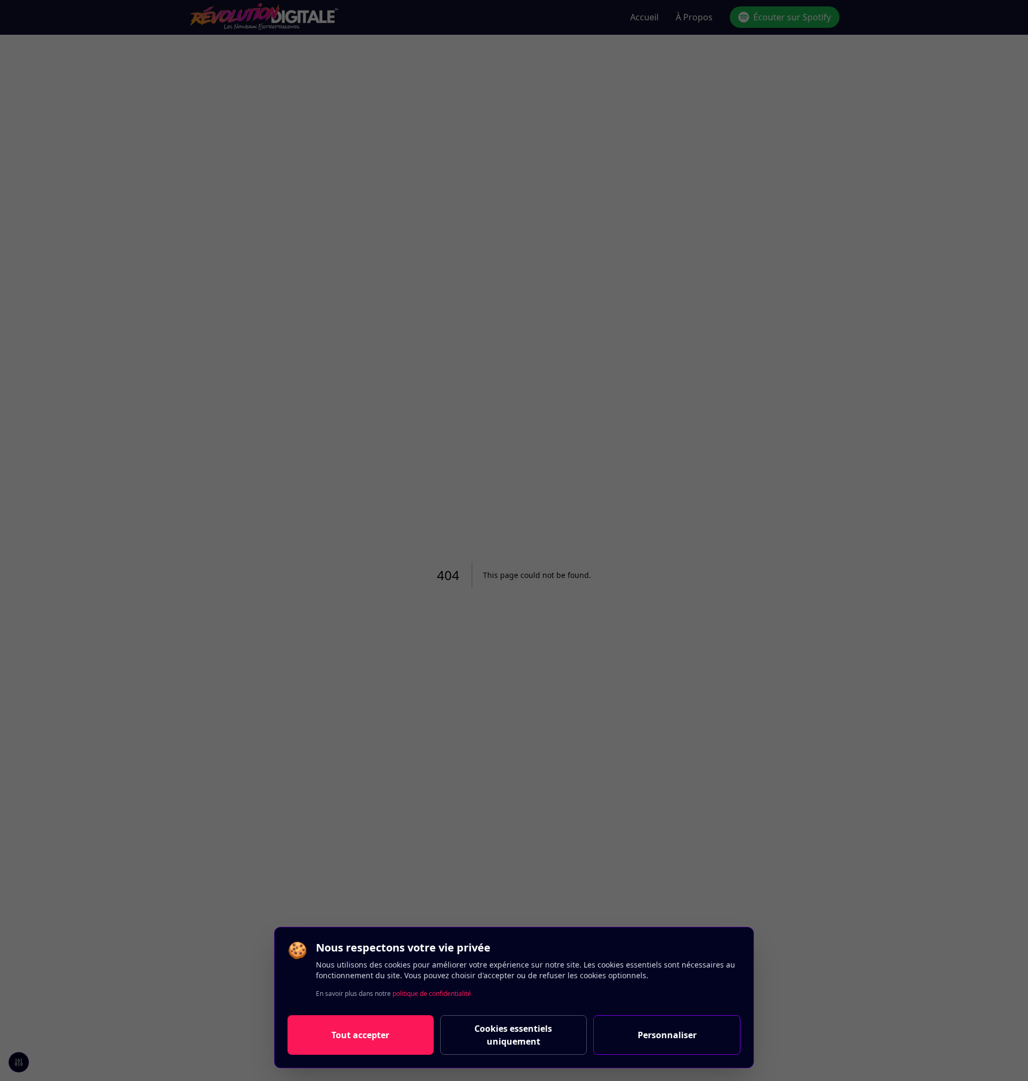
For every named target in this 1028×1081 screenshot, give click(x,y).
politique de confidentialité (431, 993)
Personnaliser (667, 1035)
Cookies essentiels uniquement (513, 1035)
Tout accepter (360, 1035)
